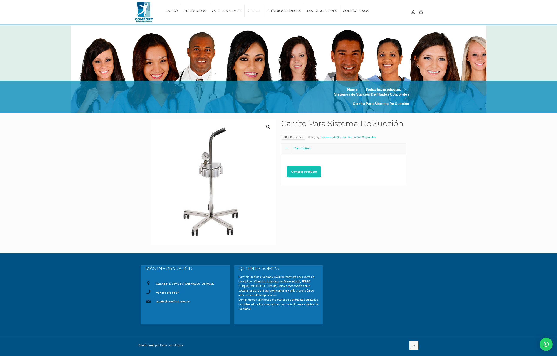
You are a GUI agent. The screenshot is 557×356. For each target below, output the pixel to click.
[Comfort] (145, 12)
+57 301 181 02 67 (167, 292)
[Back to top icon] (413, 345)
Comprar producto (304, 171)
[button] (546, 344)
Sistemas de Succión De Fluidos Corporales (371, 94)
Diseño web (146, 345)
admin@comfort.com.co (173, 301)
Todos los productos (383, 89)
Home (352, 89)
